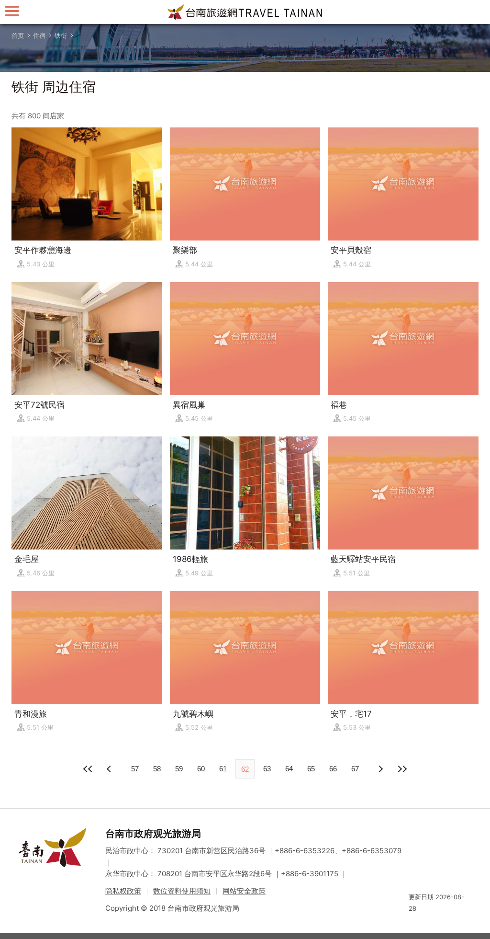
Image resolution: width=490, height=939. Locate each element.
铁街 (61, 35)
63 (267, 769)
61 (223, 769)
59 (179, 769)
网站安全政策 (244, 890)
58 (157, 769)
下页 (110, 769)
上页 (380, 769)
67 (355, 769)
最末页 (402, 769)
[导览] (12, 11)
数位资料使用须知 (182, 890)
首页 (17, 35)
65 (311, 769)
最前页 (88, 769)
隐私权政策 (123, 890)
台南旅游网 (245, 12)
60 (201, 769)
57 (135, 769)
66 (333, 769)
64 (289, 769)
